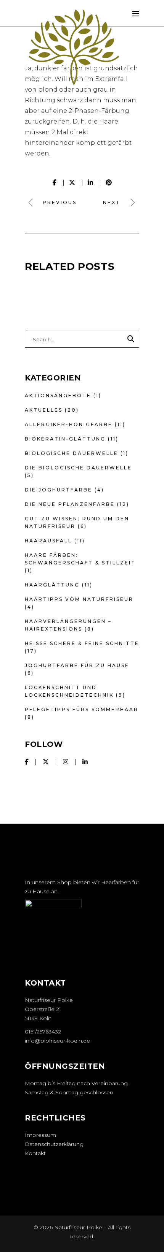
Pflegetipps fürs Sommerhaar (81, 709)
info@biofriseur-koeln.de (57, 1040)
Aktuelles (44, 410)
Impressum (40, 1135)
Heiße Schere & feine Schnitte (82, 643)
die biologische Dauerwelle (78, 468)
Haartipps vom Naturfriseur (79, 599)
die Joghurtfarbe (58, 490)
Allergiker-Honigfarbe (69, 424)
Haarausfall (48, 541)
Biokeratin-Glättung (65, 439)
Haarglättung (52, 585)
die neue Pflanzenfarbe (70, 504)
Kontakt (35, 1153)
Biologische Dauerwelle (71, 453)
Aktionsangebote (58, 395)
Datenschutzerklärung (54, 1144)
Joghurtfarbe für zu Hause (77, 665)
